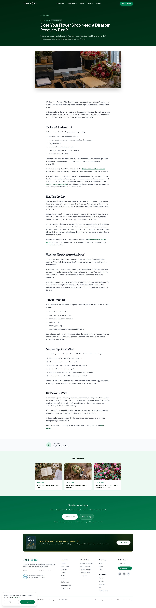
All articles (46, 15)
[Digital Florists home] (30, 3)
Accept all (27, 602)
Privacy (119, 600)
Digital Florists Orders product (93, 169)
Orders (63, 563)
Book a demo (126, 4)
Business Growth (56, 20)
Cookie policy (15, 597)
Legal (102, 600)
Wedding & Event (85, 566)
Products (60, 4)
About (82, 4)
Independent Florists (86, 563)
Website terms (110, 600)
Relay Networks (85, 573)
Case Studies (103, 590)
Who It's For (84, 560)
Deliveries (64, 569)
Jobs (100, 569)
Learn (89, 4)
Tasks (63, 576)
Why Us (101, 581)
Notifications (65, 579)
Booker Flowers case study (56, 184)
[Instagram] (124, 574)
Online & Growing (85, 569)
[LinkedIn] (119, 574)
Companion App (66, 585)
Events (63, 573)
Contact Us (121, 563)
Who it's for (71, 4)
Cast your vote (123, 542)
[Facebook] (128, 574)
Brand (97, 600)
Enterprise (83, 576)
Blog (100, 587)
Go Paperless (65, 582)
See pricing (86, 517)
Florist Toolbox (65, 588)
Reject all (11, 602)
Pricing (98, 4)
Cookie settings (128, 600)
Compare (102, 584)
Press (101, 566)
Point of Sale (65, 566)
